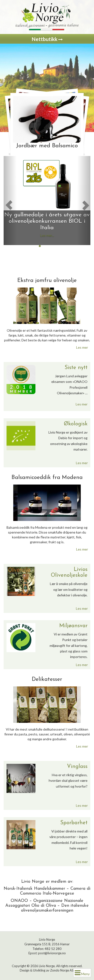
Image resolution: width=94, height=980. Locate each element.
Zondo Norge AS (62, 970)
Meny (85, 974)
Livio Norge (47, 966)
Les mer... (47, 235)
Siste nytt (76, 368)
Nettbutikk (45, 39)
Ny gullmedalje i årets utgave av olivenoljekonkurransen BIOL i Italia (47, 221)
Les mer (82, 347)
